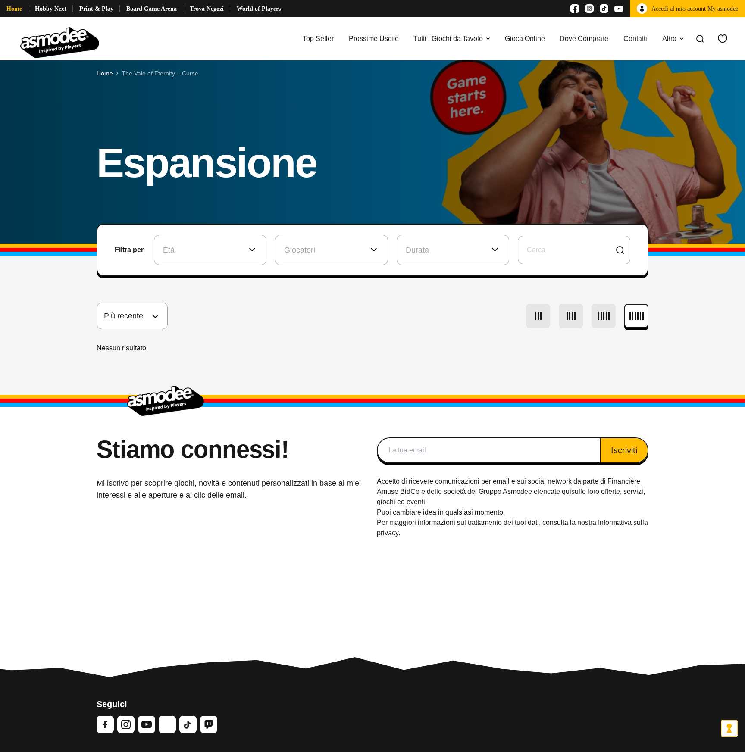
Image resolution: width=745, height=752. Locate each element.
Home (14, 9)
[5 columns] (604, 316)
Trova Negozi (207, 9)
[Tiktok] (604, 8)
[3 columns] (538, 316)
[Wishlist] (722, 39)
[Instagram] (589, 8)
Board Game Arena (151, 9)
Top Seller (318, 38)
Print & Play (96, 9)
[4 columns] (571, 316)
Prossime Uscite (374, 38)
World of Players (259, 9)
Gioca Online (525, 38)
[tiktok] (188, 724)
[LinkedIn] (167, 724)
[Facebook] (574, 8)
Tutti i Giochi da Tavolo (448, 38)
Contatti (635, 38)
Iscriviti (624, 450)
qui (566, 491)
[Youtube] (618, 8)
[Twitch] (208, 724)
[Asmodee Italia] (59, 38)
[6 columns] (636, 316)
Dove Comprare (584, 38)
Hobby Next (50, 9)
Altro (669, 38)
